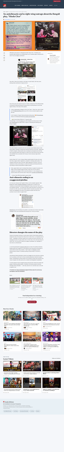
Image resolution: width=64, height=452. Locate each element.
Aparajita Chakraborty (22, 184)
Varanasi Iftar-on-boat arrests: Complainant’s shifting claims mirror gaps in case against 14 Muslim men (31, 345)
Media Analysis (25, 5)
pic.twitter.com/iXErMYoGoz (37, 172)
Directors (37, 411)
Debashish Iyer (13, 209)
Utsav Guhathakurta (21, 269)
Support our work (57, 1)
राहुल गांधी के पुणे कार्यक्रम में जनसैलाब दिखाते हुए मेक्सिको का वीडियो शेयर (51, 373)
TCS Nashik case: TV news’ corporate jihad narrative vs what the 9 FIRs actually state (31, 324)
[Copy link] (4, 60)
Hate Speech (40, 5)
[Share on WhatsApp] (4, 58)
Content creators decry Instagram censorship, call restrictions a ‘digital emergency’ (31, 373)
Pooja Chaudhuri (7, 19)
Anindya (8, 327)
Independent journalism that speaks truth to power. (12, 1)
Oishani (47, 348)
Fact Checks (17, 5)
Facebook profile (23, 246)
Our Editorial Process (7, 411)
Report (7, 11)
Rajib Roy (35, 249)
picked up (22, 120)
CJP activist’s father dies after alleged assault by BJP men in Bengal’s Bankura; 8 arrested (12, 390)
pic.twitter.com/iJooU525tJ (29, 116)
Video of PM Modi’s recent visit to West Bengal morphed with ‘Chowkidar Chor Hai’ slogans (15, 286)
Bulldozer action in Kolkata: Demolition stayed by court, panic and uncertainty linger (12, 324)
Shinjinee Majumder (28, 348)
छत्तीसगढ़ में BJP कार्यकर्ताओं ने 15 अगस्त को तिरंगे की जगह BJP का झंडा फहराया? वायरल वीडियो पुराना (51, 390)
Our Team (32, 411)
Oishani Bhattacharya (48, 326)
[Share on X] (4, 55)
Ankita (11, 327)
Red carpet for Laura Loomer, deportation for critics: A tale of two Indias (11, 345)
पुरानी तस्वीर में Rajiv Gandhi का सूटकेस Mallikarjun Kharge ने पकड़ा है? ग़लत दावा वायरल (31, 390)
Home (4, 11)
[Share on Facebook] (4, 53)
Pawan (50, 348)
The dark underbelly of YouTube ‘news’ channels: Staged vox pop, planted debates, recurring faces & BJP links (51, 345)
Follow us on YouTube (56, 358)
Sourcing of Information (24, 411)
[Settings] (60, 5)
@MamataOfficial (17, 110)
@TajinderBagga (39, 115)
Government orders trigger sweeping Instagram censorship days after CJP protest (12, 373)
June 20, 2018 (28, 175)
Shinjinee (30, 327)
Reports (46, 5)
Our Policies (16, 411)
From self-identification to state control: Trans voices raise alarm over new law (51, 324)
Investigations (33, 5)
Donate (50, 5)
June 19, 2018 (28, 119)
